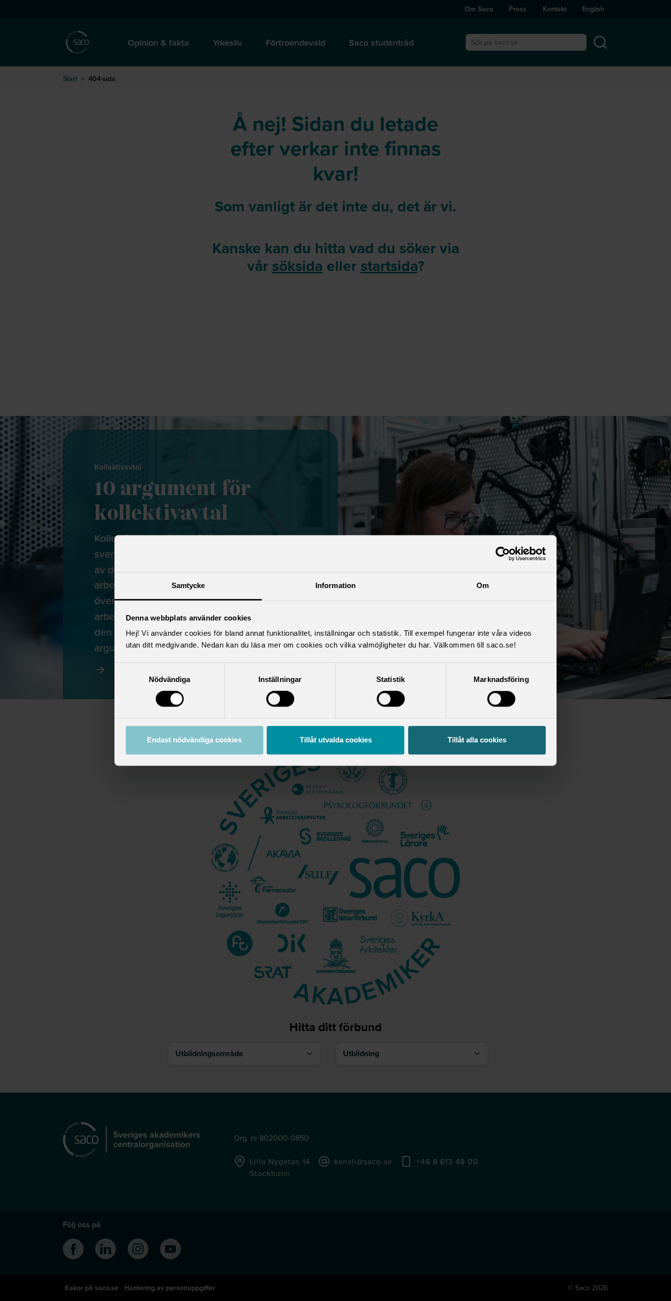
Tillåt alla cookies (476, 740)
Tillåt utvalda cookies (336, 740)
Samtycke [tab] (188, 585)
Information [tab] (335, 585)
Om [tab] (482, 585)
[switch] (280, 699)
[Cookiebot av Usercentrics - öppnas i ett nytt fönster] (503, 553)
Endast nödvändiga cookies (194, 740)
